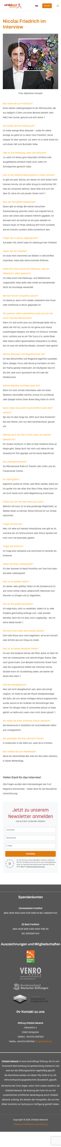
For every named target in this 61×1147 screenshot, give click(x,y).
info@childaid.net (43, 1041)
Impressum (19, 1124)
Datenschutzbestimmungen (36, 867)
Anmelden (30, 853)
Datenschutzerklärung (37, 1124)
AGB (22, 867)
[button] (36, 5)
